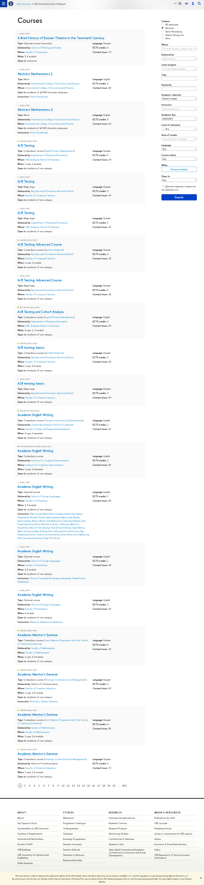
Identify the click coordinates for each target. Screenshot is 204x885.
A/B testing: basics (31, 347)
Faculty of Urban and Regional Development (48, 429)
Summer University (72, 844)
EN (180, 3)
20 (114, 785)
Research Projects (118, 828)
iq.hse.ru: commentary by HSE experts (173, 833)
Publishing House (162, 828)
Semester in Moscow (73, 854)
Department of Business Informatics (49, 155)
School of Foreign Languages (45, 496)
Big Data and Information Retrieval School (52, 191)
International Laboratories (122, 817)
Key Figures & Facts (27, 823)
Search (179, 197)
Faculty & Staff (25, 844)
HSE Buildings (24, 849)
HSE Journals (160, 823)
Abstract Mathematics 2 (35, 109)
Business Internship (72, 860)
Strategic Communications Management (65, 679)
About (22, 812)
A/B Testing (26, 145)
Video (157, 849)
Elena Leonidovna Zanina (30, 538)
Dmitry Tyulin (35, 534)
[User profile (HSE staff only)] (192, 3)
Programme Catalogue (74, 823)
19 (108, 785)
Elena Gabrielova (43, 524)
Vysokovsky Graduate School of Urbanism (52, 424)
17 (98, 785)
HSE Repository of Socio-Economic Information (172, 856)
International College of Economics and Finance (55, 83)
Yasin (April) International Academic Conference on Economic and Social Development (127, 852)
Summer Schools (71, 849)
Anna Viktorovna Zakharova (75, 534)
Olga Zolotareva (51, 538)
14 (83, 785)
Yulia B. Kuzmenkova (61, 527)
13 (78, 785)
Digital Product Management (59, 150)
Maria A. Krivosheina (39, 527)
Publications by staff (164, 817)
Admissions (68, 817)
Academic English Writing (35, 414)
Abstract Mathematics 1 (35, 73)
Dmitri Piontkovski (39, 96)
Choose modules (179, 169)
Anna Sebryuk (55, 531)
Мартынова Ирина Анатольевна (46, 513)
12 (73, 785)
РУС (175, 3)
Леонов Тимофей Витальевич (45, 578)
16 (93, 785)
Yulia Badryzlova (54, 520)
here (130, 876)
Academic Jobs (116, 844)
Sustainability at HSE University (33, 828)
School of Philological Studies (46, 47)
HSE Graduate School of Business (42, 159)
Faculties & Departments (30, 833)
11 (68, 785)
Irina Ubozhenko (51, 534)
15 (88, 785)
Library (157, 838)
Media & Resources (167, 812)
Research (115, 812)
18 (103, 785)
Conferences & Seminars (121, 838)
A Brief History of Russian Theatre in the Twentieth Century (61, 38)
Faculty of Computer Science (40, 195)
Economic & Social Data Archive (170, 844)
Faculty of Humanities (36, 52)
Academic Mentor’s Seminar (38, 635)
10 (63, 785)
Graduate (68, 833)
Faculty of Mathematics (43, 648)
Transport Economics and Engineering (64, 420)
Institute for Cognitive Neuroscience (50, 460)
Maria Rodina (40, 531)
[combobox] (179, 48)
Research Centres (118, 823)
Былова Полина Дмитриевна (44, 517)
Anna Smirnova (70, 531)
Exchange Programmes (74, 838)
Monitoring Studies (118, 833)
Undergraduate (70, 828)
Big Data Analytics (54, 249)
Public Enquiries (25, 863)
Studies (68, 812)
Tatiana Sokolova (49, 701)
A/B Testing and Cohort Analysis (41, 311)
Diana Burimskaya (71, 520)
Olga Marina (78, 527)
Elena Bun (34, 701)
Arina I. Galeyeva (60, 524)
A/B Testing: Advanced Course (40, 244)
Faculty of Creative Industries (40, 688)
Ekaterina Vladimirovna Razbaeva (46, 621)
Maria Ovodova (25, 531)
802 (124, 785)
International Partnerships (30, 838)
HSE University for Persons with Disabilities (33, 856)
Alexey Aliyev (38, 520)
